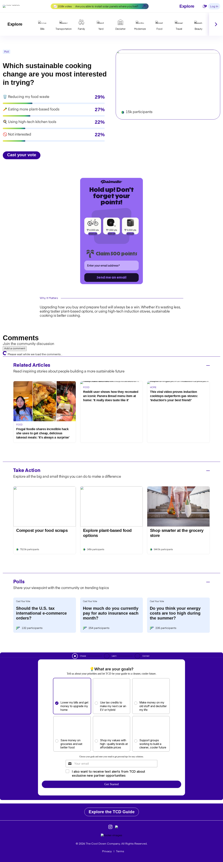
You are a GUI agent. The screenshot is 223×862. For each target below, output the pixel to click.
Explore (186, 6)
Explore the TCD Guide (111, 811)
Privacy (107, 851)
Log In (214, 6)
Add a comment (14, 348)
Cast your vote (21, 154)
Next (216, 24)
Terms (120, 851)
